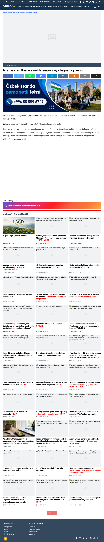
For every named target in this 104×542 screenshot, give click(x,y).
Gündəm (28, 7)
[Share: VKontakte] (63, 76)
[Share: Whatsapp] (30, 76)
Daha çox (52, 513)
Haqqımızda (69, 2)
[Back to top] (98, 536)
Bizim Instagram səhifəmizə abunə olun (24, 206)
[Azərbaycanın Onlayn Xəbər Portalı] (10, 6)
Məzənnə (32, 534)
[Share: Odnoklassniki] (74, 76)
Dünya (43, 7)
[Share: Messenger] (41, 76)
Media (86, 7)
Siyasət (21, 7)
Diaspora (79, 7)
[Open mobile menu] (95, 7)
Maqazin (67, 7)
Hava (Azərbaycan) (35, 529)
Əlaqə (76, 2)
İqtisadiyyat (58, 7)
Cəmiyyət (36, 7)
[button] (96, 76)
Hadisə (49, 7)
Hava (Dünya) (33, 531)
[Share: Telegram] (52, 76)
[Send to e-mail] (85, 76)
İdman (73, 7)
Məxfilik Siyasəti (9, 534)
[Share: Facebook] (8, 76)
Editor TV (32, 527)
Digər (20, 11)
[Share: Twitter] (19, 76)
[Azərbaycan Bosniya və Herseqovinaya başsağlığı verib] (52, 37)
